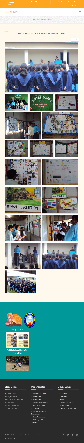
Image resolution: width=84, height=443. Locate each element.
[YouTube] (72, 435)
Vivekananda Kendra (39, 394)
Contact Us (63, 397)
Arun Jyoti (36, 409)
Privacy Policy (64, 406)
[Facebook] (63, 435)
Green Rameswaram (39, 417)
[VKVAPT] (12, 12)
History (62, 400)
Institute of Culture (39, 406)
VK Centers (63, 394)
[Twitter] (68, 435)
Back (6, 31)
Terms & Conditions (66, 403)
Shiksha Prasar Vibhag (40, 403)
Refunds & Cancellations (68, 409)
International (37, 400)
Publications (37, 397)
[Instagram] (77, 435)
